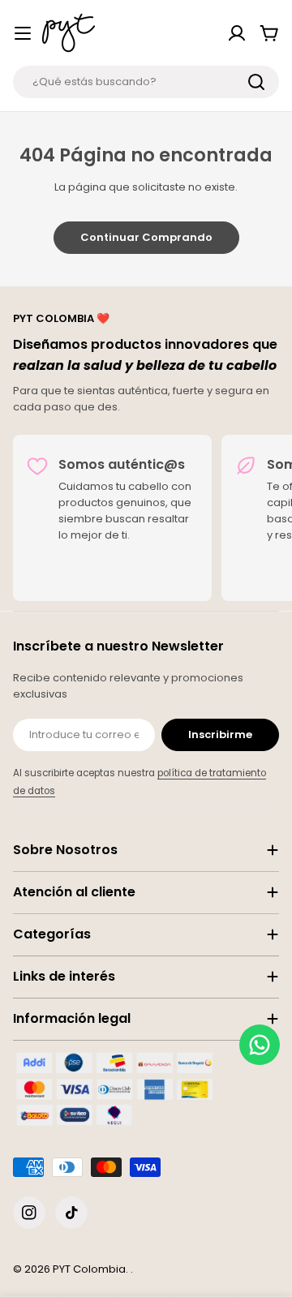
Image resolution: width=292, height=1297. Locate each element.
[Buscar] (256, 82)
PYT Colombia (89, 1269)
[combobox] (146, 82)
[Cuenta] (237, 33)
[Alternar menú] (22, 33)
